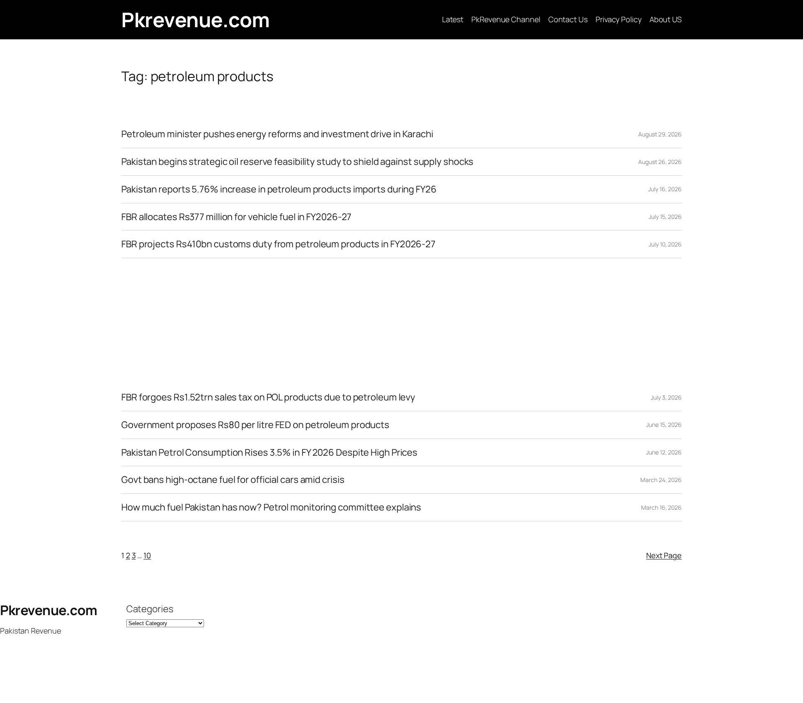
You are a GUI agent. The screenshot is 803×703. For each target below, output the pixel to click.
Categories (149, 609)
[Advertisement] (401, 321)
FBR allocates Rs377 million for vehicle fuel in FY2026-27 (236, 217)
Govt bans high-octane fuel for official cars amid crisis (232, 480)
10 (147, 555)
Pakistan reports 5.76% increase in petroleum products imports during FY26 (279, 189)
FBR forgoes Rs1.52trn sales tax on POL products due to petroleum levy (268, 397)
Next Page (664, 555)
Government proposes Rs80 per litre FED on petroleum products (255, 425)
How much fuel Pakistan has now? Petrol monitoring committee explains (271, 507)
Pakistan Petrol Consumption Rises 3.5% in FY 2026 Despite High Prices (269, 452)
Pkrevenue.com (195, 19)
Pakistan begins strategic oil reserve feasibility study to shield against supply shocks (297, 162)
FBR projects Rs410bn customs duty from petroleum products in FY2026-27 (278, 244)
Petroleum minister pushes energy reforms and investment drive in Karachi (277, 134)
